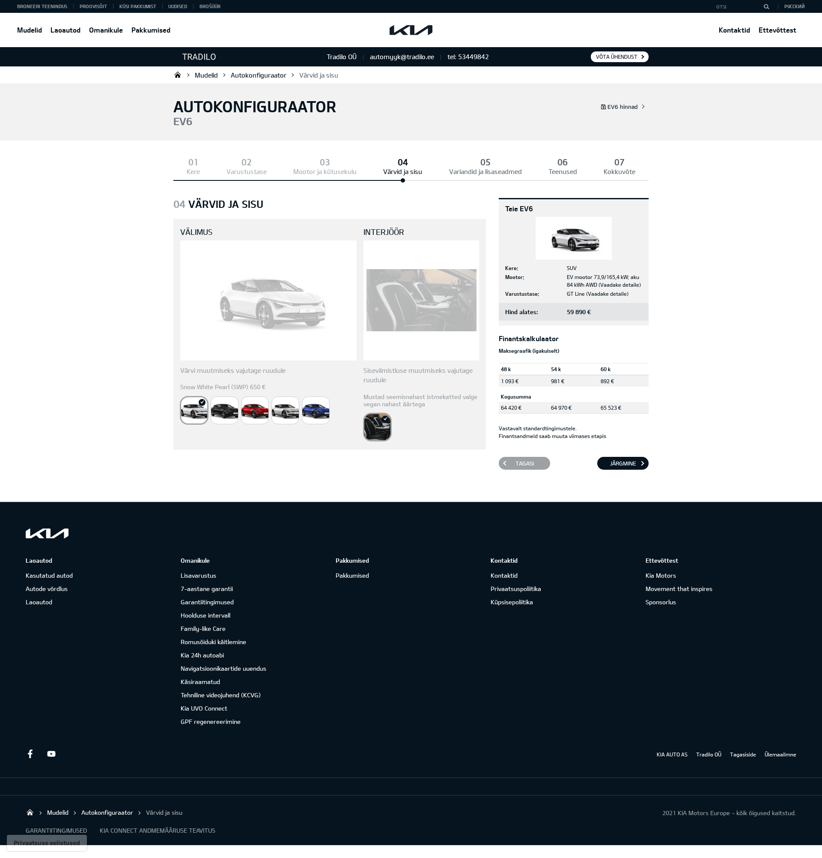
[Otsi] (766, 6)
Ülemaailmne (780, 754)
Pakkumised (150, 30)
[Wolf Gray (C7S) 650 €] (285, 410)
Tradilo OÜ (177, 74)
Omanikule (106, 30)
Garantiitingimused (207, 602)
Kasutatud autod (49, 575)
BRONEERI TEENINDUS (42, 6)
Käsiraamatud (200, 681)
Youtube (51, 754)
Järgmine (623, 463)
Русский (794, 6)
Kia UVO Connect (204, 708)
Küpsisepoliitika (512, 602)
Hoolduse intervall (205, 615)
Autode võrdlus (47, 588)
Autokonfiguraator (258, 75)
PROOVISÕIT (93, 6)
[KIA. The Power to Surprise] (47, 533)
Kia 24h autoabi (202, 655)
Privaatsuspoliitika (516, 588)
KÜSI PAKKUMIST (137, 6)
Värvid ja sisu (318, 75)
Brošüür (210, 6)
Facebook (30, 754)
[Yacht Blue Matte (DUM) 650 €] (316, 410)
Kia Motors (661, 575)
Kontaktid (734, 30)
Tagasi (524, 463)
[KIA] (411, 30)
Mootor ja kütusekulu (325, 171)
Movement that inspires (679, 588)
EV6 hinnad (622, 106)
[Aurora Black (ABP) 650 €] (224, 410)
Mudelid (29, 30)
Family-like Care (203, 628)
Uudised (177, 6)
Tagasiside (743, 754)
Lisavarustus (198, 575)
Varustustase (246, 171)
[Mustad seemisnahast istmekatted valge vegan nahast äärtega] (377, 427)
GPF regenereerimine (211, 721)
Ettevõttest (777, 30)
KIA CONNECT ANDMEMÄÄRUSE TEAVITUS (157, 830)
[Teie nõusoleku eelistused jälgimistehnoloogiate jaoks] (47, 843)
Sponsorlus (661, 602)
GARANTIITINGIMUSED (56, 830)
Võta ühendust (616, 57)
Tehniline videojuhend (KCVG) (221, 695)
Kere (193, 171)
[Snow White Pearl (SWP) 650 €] (194, 410)
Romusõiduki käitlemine (213, 641)
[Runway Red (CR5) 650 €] (255, 410)
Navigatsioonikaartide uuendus (223, 668)
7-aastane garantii (207, 588)
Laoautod (65, 30)
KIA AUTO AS (672, 754)
